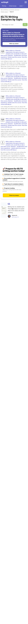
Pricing (4, 6)
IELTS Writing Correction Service (10, 9)
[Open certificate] (4, 210)
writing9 (4, 2)
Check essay (12, 6)
